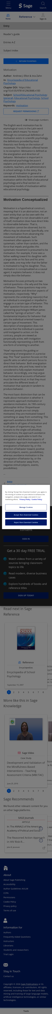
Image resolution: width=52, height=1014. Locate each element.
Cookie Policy (36, 499)
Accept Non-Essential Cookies (26, 515)
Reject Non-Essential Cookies (26, 522)
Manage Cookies (26, 507)
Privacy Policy (25, 499)
